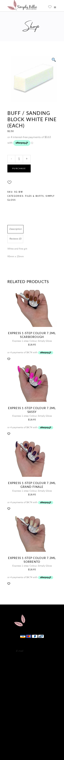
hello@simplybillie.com (36, 651)
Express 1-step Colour (24, 341)
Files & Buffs (34, 196)
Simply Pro (32, 686)
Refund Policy (31, 737)
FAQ (31, 723)
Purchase (19, 168)
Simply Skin (32, 695)
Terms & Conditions (32, 747)
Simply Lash (32, 699)
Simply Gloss (45, 341)
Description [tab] (15, 229)
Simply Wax (32, 690)
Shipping (32, 742)
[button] (9, 182)
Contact (32, 727)
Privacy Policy (32, 732)
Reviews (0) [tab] (15, 239)
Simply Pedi (32, 682)
